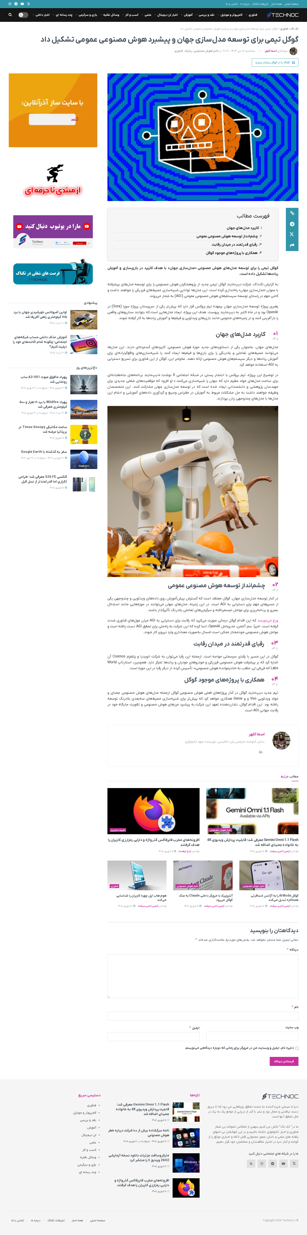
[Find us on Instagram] (262, 1164)
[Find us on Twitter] (294, 1164)
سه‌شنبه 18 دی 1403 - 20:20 (239, 51)
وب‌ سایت (291, 1027)
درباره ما (245, 4)
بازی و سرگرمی (88, 15)
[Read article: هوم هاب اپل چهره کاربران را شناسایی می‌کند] (137, 875)
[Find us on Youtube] (283, 1164)
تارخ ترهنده (184, 851)
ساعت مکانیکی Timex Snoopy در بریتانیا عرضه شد (42, 429)
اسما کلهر (271, 51)
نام (294, 1007)
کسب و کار (131, 15)
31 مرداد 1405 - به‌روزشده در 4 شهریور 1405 (43, 413)
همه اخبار (276, 4)
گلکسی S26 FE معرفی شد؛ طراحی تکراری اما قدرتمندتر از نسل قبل (42, 479)
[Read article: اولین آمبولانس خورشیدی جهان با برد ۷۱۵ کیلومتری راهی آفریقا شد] (83, 319)
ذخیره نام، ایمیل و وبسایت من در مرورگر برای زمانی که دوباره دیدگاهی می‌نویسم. (239, 1048)
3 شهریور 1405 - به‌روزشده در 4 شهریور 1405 (43, 388)
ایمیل (194, 1027)
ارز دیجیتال (89, 1135)
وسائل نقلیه (111, 15)
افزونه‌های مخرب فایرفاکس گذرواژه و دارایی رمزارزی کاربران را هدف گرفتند (141, 1182)
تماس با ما (232, 4)
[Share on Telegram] (292, 224)
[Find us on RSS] (251, 1164)
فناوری (253, 15)
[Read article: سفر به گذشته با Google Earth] (83, 459)
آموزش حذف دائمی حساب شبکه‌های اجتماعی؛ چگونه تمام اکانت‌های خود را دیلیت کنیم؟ (40, 342)
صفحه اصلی (291, 4)
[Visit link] (53, 110)
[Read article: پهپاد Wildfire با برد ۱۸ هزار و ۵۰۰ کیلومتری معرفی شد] (83, 409)
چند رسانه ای (64, 15)
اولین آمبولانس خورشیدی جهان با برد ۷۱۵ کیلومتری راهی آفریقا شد (40, 314)
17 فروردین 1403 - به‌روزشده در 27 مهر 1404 (43, 458)
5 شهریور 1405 (257, 851)
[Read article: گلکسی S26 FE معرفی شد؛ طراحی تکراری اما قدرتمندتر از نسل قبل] (83, 484)
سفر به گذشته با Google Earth (44, 452)
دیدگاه (292, 949)
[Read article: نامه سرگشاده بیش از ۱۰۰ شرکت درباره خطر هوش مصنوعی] (186, 1138)
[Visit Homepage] (282, 15)
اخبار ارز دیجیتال (167, 15)
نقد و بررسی (206, 15)
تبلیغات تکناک (260, 4)
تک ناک (294, 29)
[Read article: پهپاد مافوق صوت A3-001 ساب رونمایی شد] (83, 384)
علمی (148, 15)
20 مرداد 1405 (57, 323)
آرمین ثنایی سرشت (280, 851)
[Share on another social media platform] (292, 245)
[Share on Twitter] (292, 234)
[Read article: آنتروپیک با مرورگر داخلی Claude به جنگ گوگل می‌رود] (202, 875)
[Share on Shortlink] (292, 213)
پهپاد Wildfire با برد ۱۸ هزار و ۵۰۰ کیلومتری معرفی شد (43, 404)
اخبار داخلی (43, 15)
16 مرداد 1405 (57, 352)
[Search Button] (10, 15)
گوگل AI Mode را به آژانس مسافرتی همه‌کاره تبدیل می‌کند (274, 898)
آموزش (188, 15)
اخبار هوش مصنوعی (206, 51)
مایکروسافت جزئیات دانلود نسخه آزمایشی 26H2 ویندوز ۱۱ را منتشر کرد (139, 1157)
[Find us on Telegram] (272, 1164)
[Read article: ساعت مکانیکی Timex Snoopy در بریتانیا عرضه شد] (83, 434)
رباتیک (188, 51)
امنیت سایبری (118, 830)
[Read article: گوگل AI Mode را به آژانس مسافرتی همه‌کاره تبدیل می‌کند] (268, 875)
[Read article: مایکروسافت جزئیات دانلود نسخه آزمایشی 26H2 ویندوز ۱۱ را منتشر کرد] (186, 1163)
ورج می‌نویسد (267, 620)
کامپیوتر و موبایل (231, 15)
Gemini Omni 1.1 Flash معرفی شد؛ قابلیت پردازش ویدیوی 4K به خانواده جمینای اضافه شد (142, 1109)
